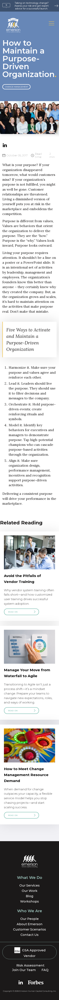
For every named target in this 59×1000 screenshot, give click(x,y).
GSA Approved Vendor (33, 953)
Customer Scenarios (29, 929)
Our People (29, 919)
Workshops (29, 901)
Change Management (16, 87)
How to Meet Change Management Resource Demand (26, 775)
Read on (13, 612)
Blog (29, 896)
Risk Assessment (30, 965)
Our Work (29, 891)
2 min (45, 155)
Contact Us (29, 935)
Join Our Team (24, 970)
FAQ (45, 970)
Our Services (29, 885)
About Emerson (29, 924)
